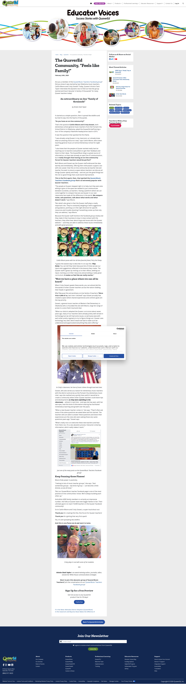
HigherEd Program (130, 664)
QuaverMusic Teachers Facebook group (87, 82)
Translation (157, 668)
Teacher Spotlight (118, 107)
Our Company (39, 659)
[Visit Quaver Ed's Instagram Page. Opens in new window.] (6, 665)
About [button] (109, 3)
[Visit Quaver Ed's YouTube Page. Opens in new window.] (9, 665)
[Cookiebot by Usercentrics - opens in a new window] (117, 329)
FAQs (155, 671)
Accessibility (157, 666)
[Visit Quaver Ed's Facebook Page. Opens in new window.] (4, 665)
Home (56, 54)
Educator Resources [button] (147, 3)
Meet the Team (99, 661)
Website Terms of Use (9, 681)
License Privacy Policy (61, 681)
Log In (177, 3)
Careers (38, 666)
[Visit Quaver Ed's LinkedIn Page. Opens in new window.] (12, 665)
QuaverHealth (69, 666)
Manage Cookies (92, 356)
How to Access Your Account (162, 659)
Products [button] (117, 3)
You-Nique (112, 110)
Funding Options (129, 661)
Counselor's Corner (127, 110)
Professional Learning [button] (130, 3)
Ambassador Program (131, 666)
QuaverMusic (69, 659)
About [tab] (114, 333)
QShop (126, 668)
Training (97, 666)
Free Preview (99, 3)
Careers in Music (69, 671)
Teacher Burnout (118, 110)
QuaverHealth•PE (70, 664)
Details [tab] (93, 333)
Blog (61, 54)
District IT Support (159, 661)
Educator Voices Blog (130, 659)
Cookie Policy (72, 681)
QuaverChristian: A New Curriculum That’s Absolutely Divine (121, 79)
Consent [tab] (71, 333)
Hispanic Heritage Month (115, 112)
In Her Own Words (121, 94)
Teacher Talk (126, 107)
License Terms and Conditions (25, 681)
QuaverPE (68, 668)
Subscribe (93, 649)
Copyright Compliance (93, 681)
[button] (182, 3)
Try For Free (79, 602)
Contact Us (169, 3)
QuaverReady (69, 661)
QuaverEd (66, 54)
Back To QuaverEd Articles (93, 622)
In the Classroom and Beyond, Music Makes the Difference (74, 612)
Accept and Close (113, 356)
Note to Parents (40, 664)
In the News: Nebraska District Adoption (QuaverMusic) (74, 610)
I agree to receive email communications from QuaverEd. (93, 645)
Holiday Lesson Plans (125, 112)
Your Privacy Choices (127, 681)
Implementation (99, 664)
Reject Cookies (72, 356)
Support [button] (159, 3)
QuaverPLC (98, 659)
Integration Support (159, 664)
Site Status (104, 681)
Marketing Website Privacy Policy (44, 681)
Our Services (39, 661)
